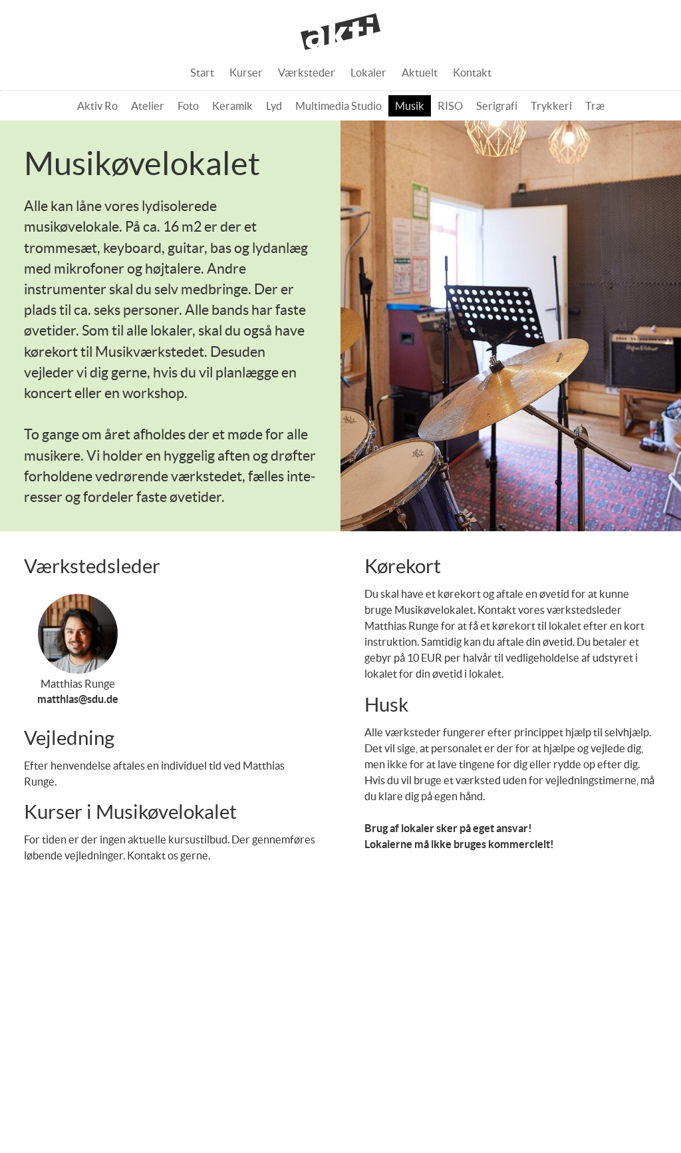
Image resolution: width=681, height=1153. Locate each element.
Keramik (232, 106)
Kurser (246, 73)
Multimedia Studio (338, 106)
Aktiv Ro (97, 106)
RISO (450, 106)
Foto (188, 106)
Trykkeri (551, 106)
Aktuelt (420, 73)
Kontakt (472, 73)
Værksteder (306, 73)
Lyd (274, 106)
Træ (595, 106)
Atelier (147, 106)
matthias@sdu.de (77, 699)
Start (202, 73)
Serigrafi (496, 106)
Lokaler (368, 73)
